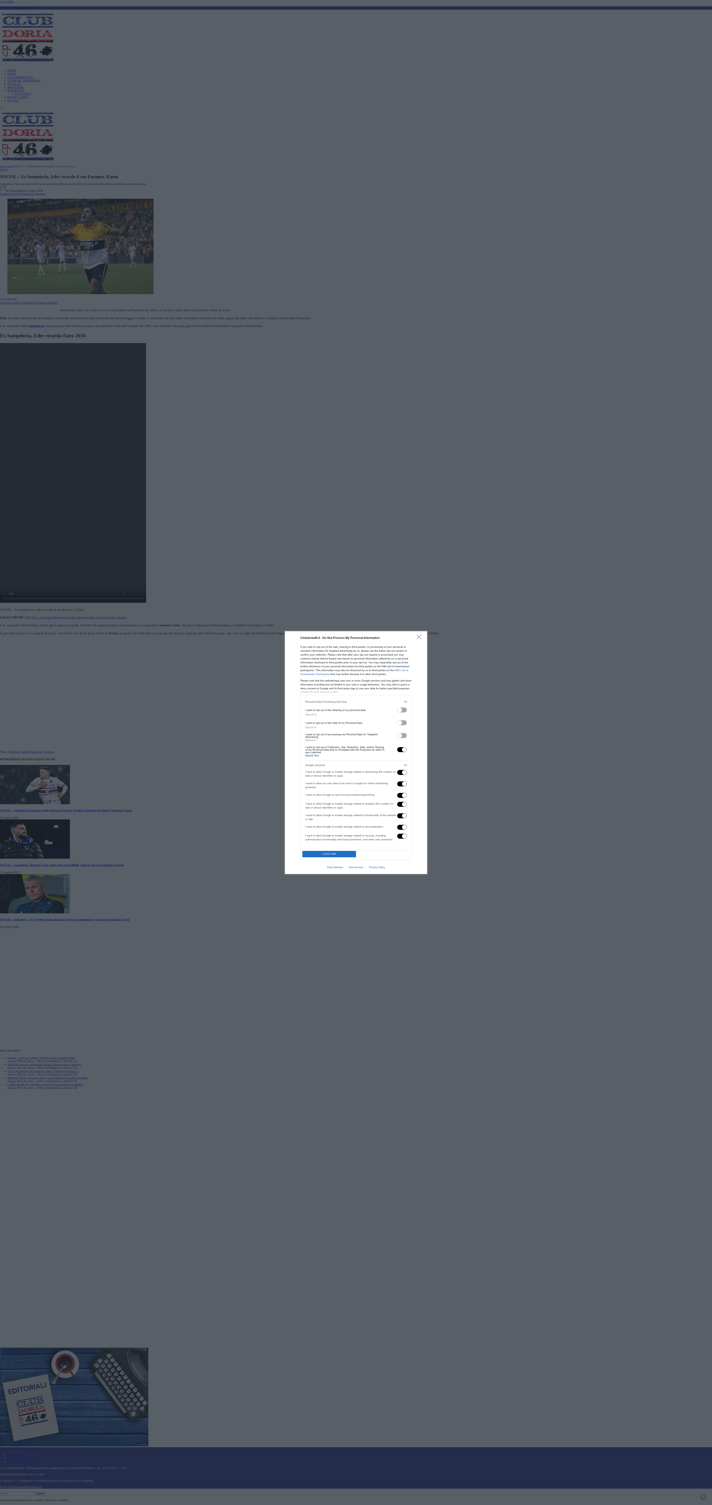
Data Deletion (335, 867)
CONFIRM (329, 854)
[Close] (420, 638)
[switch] (402, 709)
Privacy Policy (377, 867)
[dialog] (356, 752)
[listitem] (356, 702)
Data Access (356, 867)
